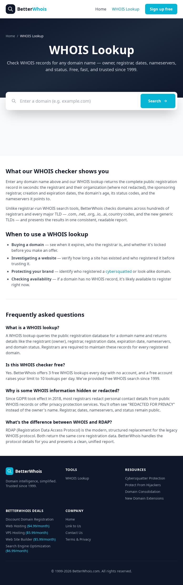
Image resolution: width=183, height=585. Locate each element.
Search (154, 101)
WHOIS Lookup (125, 9)
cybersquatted (119, 271)
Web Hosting (27, 526)
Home (100, 9)
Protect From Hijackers (143, 485)
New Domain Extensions (144, 498)
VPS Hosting (27, 532)
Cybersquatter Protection (145, 478)
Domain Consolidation (142, 491)
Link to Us (73, 526)
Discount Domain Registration (30, 519)
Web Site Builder (31, 539)
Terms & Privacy (78, 539)
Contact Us (74, 532)
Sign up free (161, 9)
